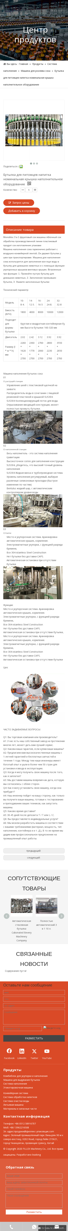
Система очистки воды (16, 1101)
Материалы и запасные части (20, 1108)
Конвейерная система (15, 1093)
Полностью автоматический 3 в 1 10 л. (21, 924)
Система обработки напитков (20, 1097)
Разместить (34, 1212)
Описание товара (20, 230)
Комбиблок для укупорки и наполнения (25, 1075)
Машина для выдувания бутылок (21, 1079)
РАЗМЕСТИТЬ (34, 1038)
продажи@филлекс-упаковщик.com (34, 1131)
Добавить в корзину (21, 211)
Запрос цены (20, 202)
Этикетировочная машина (18, 1087)
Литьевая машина (13, 1104)
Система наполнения (15, 1083)
